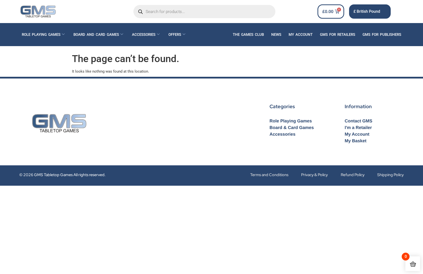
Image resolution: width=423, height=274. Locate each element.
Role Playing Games (41, 34)
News (276, 34)
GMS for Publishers (382, 34)
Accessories (143, 34)
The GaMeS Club (248, 34)
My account (301, 34)
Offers (174, 34)
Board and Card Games (96, 34)
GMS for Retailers (337, 34)
